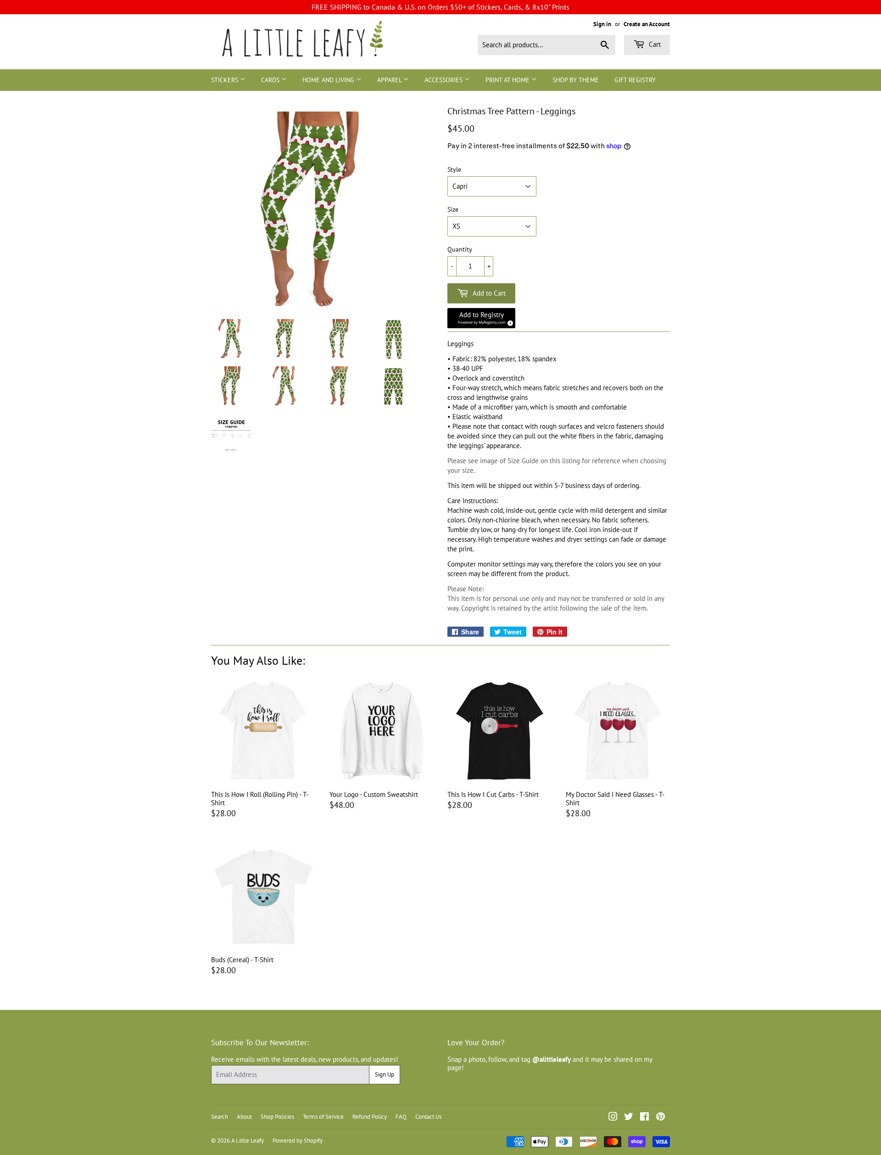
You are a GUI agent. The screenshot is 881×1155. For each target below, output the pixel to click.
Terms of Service (323, 1117)
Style (454, 170)
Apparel (390, 80)
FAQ (401, 1117)
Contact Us (428, 1117)
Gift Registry (635, 80)
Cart (654, 44)
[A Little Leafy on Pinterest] (660, 1117)
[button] (481, 318)
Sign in (602, 24)
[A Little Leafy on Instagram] (613, 1117)
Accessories (444, 80)
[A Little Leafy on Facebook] (644, 1117)
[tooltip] (509, 322)
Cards (271, 80)
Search (219, 1117)
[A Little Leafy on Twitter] (628, 1117)
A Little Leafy (247, 1140)
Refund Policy (369, 1117)
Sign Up (384, 1074)
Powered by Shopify (298, 1140)
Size (452, 209)
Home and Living (329, 80)
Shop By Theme (575, 80)
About (244, 1117)
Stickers (225, 80)
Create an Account (647, 24)
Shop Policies (277, 1117)
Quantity (459, 249)
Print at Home (508, 80)
